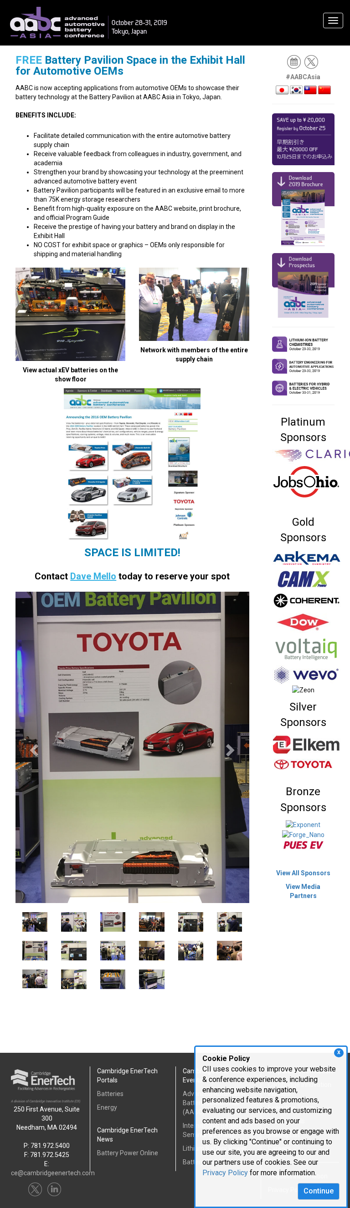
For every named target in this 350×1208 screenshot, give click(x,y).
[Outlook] (295, 61)
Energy (107, 1107)
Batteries (110, 1093)
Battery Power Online (127, 1153)
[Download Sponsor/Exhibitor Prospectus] (303, 285)
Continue (319, 1191)
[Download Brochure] (303, 208)
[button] (33, 747)
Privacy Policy (225, 1172)
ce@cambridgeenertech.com (53, 1173)
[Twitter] (312, 61)
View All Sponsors (303, 873)
